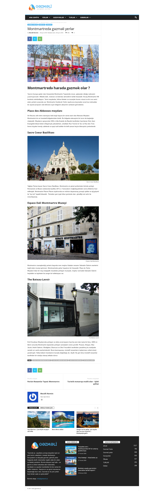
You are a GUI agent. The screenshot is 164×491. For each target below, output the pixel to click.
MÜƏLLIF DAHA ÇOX (46, 408)
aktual (105, 446)
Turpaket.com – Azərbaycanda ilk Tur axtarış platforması (88, 449)
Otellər (105, 466)
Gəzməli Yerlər (35, 22)
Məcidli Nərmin (33, 33)
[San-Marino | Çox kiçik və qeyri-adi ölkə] (38, 419)
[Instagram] (41, 400)
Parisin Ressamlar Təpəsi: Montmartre (43, 381)
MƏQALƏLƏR (33, 408)
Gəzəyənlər (58, 17)
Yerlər (45, 17)
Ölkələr (49, 24)
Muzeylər (42, 24)
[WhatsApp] (40, 39)
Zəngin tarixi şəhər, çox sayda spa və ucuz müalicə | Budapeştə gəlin (87, 431)
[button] (135, 17)
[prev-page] (95, 408)
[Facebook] (29, 39)
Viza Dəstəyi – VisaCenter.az (87, 458)
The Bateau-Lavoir (89, 360)
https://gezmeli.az (45, 396)
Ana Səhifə (34, 17)
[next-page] (98, 408)
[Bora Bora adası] (63, 419)
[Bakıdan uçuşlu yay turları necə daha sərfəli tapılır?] (70, 471)
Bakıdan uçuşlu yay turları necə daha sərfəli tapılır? (87, 469)
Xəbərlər (84, 17)
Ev (28, 22)
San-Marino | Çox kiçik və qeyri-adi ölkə (38, 430)
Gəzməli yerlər (45, 22)
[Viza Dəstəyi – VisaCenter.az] (70, 461)
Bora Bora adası (57, 429)
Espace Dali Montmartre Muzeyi (42, 360)
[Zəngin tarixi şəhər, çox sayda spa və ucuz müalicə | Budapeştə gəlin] (88, 419)
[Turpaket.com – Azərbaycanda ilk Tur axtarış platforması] (70, 450)
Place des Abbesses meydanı (60, 360)
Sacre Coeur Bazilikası (76, 360)
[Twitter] (35, 39)
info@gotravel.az (42, 479)
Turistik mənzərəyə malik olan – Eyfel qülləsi (83, 382)
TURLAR (72, 17)
